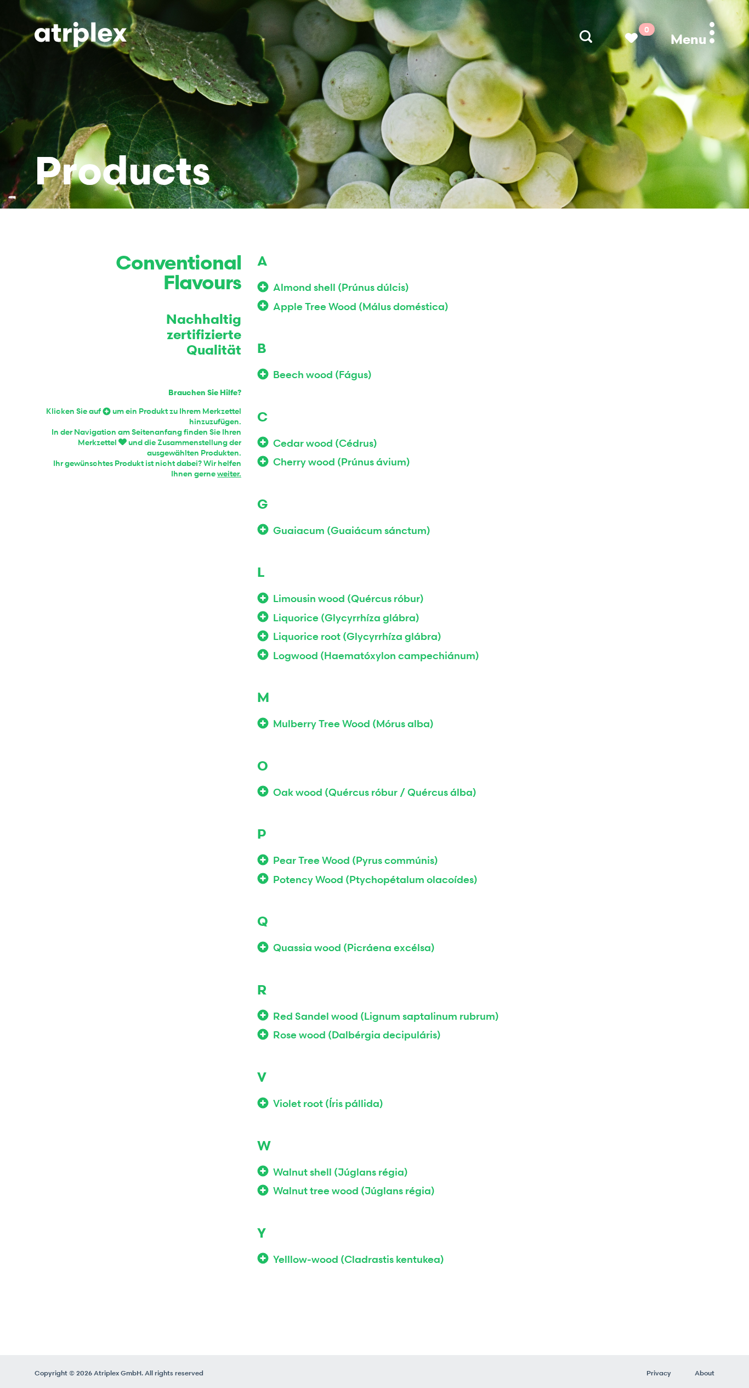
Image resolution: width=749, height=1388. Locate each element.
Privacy (658, 1373)
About (704, 1373)
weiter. (229, 473)
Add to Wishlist (265, 287)
